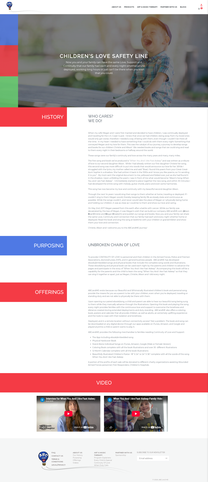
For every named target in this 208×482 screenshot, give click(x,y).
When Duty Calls (101, 465)
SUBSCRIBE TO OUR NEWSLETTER (151, 452)
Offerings (77, 460)
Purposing (77, 458)
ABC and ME (163, 480)
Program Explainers (102, 458)
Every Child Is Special (103, 460)
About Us (116, 7)
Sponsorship (120, 455)
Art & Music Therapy (147, 7)
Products (129, 7)
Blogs (183, 7)
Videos (75, 463)
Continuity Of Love (102, 463)
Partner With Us (168, 7)
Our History (78, 455)
